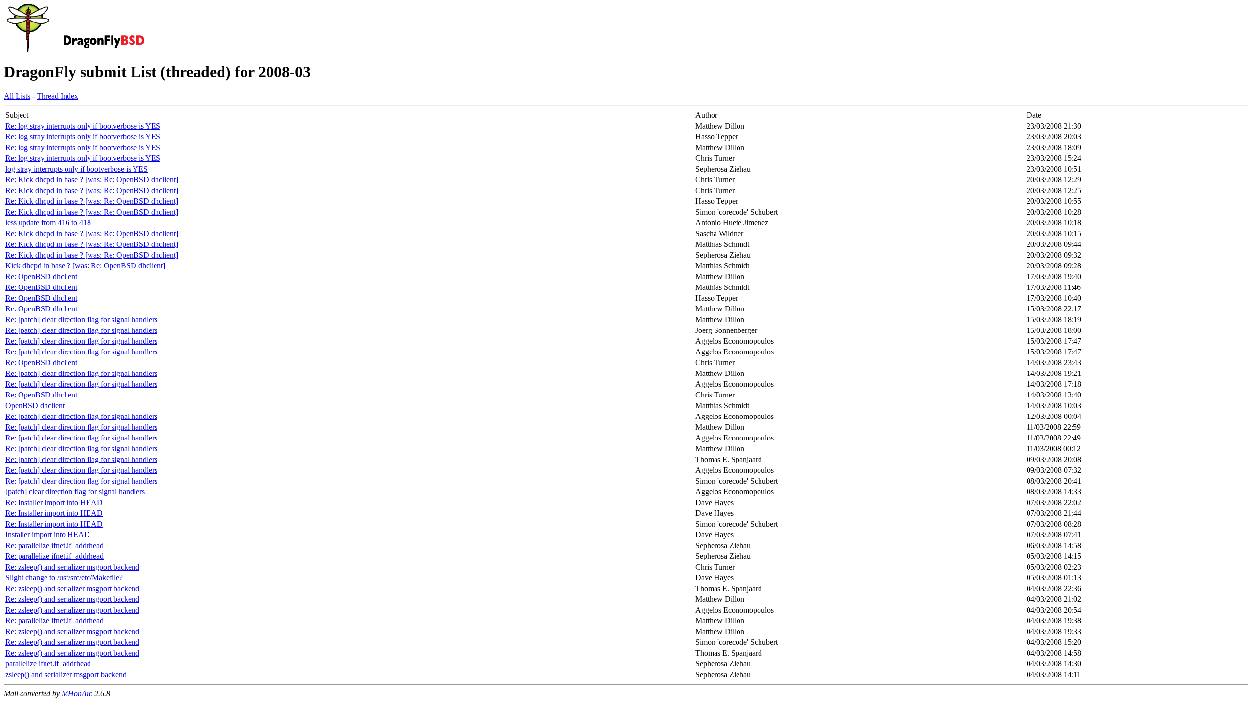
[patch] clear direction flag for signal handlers (75, 491)
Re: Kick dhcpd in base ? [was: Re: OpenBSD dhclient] (91, 180)
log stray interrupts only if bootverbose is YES (76, 169)
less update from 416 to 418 (48, 223)
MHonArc (77, 693)
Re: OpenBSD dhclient (41, 276)
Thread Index (57, 96)
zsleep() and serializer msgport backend (66, 674)
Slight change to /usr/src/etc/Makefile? (64, 577)
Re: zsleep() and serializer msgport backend (72, 567)
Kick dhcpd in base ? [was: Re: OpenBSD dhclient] (85, 266)
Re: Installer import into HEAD (54, 502)
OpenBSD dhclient (35, 405)
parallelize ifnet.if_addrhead (48, 664)
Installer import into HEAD (47, 534)
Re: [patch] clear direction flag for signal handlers (81, 319)
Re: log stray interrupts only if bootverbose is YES (82, 126)
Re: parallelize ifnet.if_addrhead (54, 545)
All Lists (17, 96)
